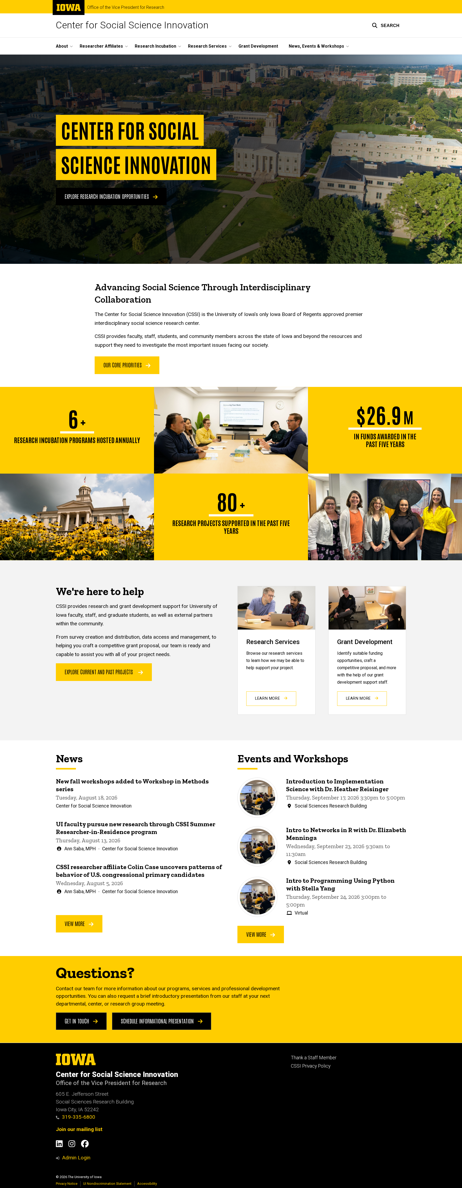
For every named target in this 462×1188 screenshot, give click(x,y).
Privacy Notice (67, 1184)
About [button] (62, 46)
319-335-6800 (78, 1117)
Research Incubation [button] (155, 46)
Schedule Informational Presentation (158, 1020)
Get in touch (77, 1020)
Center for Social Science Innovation (132, 25)
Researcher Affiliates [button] (101, 46)
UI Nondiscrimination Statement (107, 1184)
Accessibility (147, 1184)
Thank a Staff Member (313, 1057)
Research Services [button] (207, 46)
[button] (385, 25)
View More (75, 923)
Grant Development (258, 46)
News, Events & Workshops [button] (316, 46)
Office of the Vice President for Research (125, 7)
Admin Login (76, 1158)
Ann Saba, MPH (80, 848)
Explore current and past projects (99, 671)
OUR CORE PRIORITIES (123, 364)
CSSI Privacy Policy (310, 1066)
